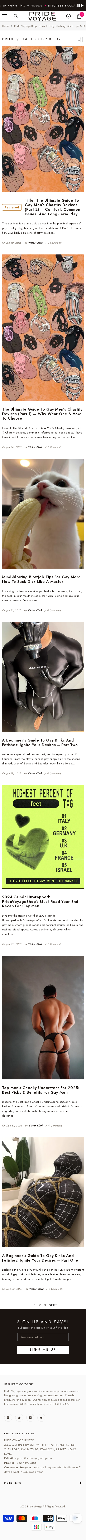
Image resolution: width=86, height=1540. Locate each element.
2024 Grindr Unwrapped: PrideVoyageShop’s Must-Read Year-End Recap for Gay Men (40, 902)
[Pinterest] (19, 1418)
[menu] (4, 16)
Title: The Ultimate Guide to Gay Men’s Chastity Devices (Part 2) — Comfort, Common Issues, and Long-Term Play (42, 207)
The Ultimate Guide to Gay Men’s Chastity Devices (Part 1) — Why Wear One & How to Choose (42, 414)
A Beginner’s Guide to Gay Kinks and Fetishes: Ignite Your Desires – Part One (40, 1258)
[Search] (15, 16)
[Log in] (68, 16)
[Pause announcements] (80, 5)
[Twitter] (41, 1418)
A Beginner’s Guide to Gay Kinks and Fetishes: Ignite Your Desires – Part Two (40, 742)
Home (5, 26)
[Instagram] (8, 1418)
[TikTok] (30, 1418)
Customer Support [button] (20, 1433)
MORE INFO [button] (13, 1483)
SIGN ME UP (43, 1349)
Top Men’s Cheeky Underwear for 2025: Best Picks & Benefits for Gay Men (40, 1090)
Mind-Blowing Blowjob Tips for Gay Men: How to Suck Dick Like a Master (41, 579)
